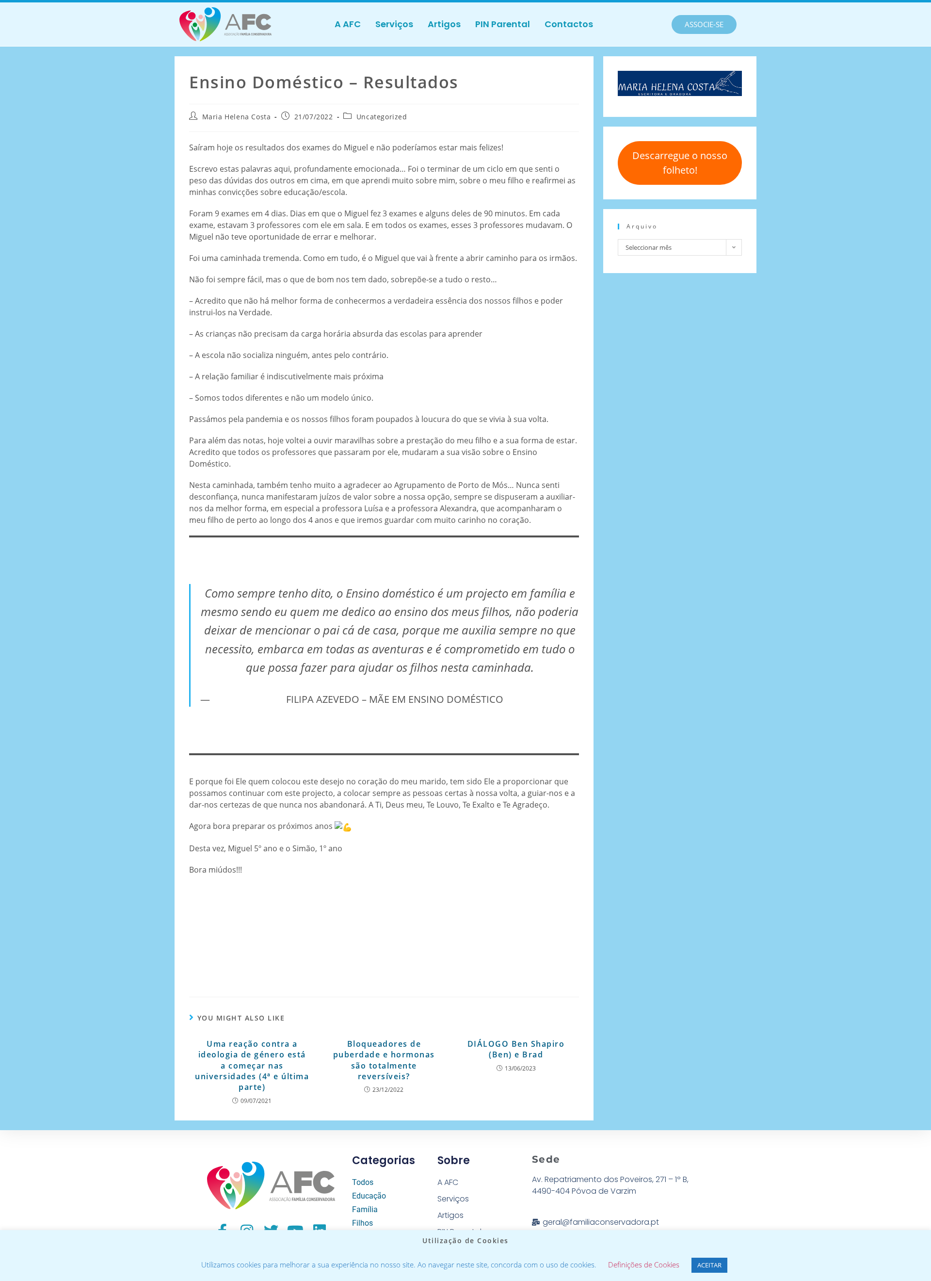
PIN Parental (502, 24)
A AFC (348, 24)
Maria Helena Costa (236, 116)
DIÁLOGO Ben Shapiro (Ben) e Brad (516, 1049)
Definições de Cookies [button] (643, 1264)
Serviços (394, 24)
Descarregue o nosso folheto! (679, 163)
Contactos (569, 24)
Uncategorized (381, 116)
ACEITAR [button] (709, 1265)
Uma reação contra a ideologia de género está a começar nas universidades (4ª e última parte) (252, 1065)
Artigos (444, 24)
